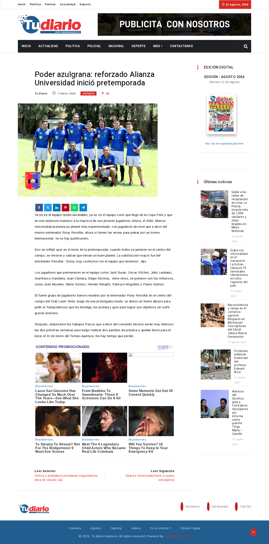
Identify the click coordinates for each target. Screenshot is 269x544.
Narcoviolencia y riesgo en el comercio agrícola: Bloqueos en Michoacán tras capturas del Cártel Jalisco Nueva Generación (238, 321)
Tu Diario (41, 93)
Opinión (95, 528)
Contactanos (181, 46)
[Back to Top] (253, 532)
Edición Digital (190, 528)
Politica (35, 4)
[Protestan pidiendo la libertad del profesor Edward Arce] (216, 364)
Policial (50, 4)
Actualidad (67, 4)
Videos (136, 528)
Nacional (116, 46)
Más (156, 46)
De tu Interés (159, 528)
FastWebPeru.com (177, 536)
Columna (75, 528)
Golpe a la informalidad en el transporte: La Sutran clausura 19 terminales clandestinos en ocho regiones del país (239, 268)
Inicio (21, 4)
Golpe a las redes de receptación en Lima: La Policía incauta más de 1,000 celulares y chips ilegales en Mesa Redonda (240, 211)
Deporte (85, 4)
